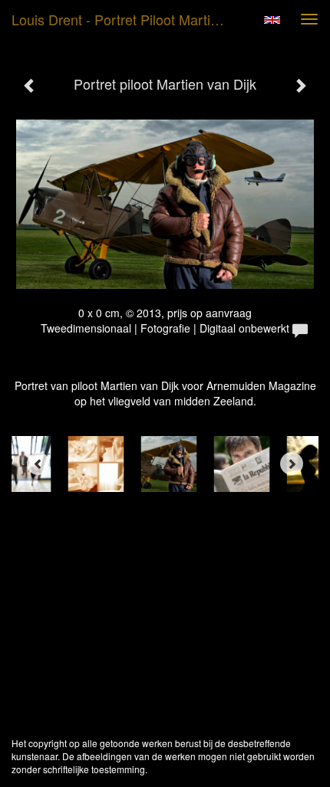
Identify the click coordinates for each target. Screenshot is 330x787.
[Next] (291, 463)
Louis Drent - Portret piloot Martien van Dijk (125, 19)
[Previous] (38, 463)
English (272, 20)
